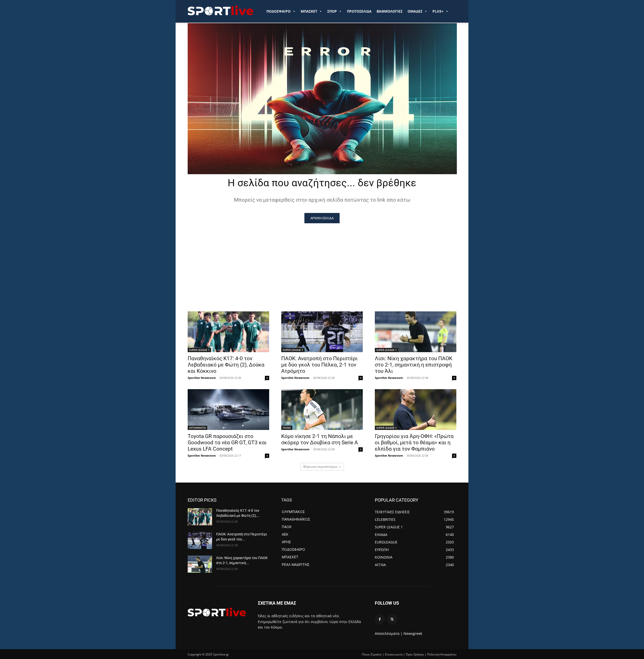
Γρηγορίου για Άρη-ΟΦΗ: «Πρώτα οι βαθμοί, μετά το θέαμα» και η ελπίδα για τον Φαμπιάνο (414, 442)
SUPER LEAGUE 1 (199, 350)
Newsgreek (413, 633)
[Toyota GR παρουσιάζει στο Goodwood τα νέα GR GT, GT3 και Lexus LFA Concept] (228, 409)
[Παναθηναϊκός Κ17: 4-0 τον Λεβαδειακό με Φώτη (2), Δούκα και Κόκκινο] (228, 331)
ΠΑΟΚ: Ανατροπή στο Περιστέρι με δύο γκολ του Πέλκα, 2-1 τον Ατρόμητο (319, 364)
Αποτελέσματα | (389, 633)
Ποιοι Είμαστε (372, 654)
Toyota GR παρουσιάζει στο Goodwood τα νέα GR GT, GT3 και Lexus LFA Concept (227, 442)
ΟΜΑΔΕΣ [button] (415, 11)
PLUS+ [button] (438, 11)
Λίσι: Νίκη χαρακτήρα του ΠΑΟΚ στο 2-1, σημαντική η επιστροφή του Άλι (413, 364)
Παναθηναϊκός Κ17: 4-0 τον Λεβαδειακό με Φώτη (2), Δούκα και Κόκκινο (226, 364)
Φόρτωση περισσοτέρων (320, 466)
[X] (392, 619)
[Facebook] (380, 619)
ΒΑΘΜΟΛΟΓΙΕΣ (390, 11)
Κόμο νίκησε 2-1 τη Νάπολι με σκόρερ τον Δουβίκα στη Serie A (319, 439)
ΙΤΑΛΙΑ (287, 427)
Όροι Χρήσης (415, 654)
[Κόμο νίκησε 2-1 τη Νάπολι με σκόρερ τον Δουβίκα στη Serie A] (322, 409)
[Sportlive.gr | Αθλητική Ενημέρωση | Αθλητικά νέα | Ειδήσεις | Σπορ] (217, 612)
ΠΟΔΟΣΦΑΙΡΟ (278, 11)
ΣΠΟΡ (332, 11)
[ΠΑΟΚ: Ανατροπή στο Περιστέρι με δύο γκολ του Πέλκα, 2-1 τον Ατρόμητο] (322, 331)
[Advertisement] (322, 261)
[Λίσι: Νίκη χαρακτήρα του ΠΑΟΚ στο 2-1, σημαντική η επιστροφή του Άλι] (415, 331)
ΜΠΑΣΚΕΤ (309, 11)
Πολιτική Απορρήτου (441, 654)
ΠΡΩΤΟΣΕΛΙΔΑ (359, 11)
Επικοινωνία (394, 654)
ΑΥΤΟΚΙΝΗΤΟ (197, 427)
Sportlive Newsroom (202, 378)
